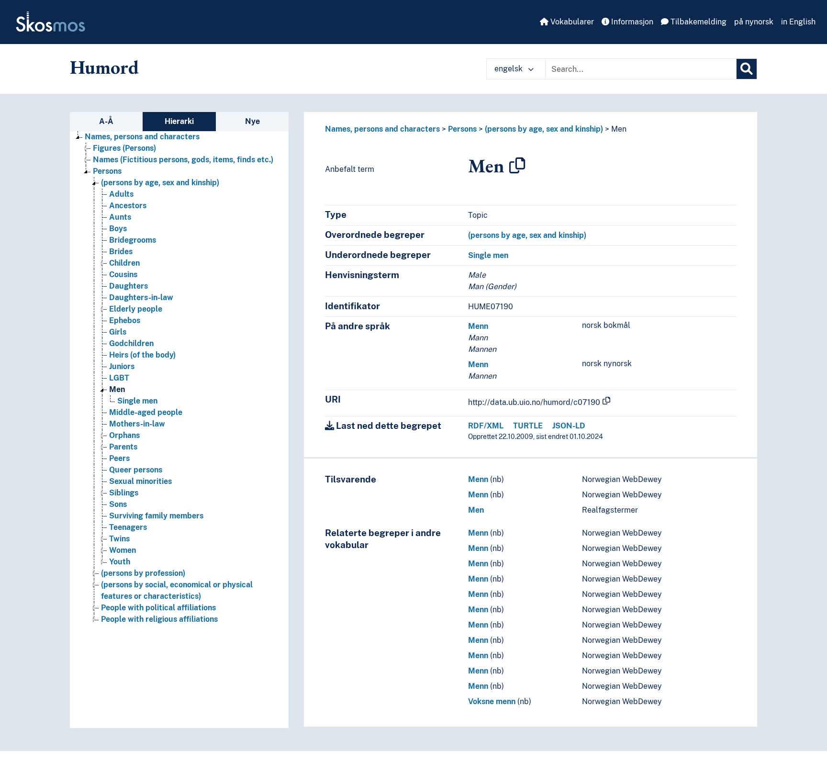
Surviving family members (156, 515)
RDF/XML (485, 425)
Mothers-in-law (137, 423)
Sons (118, 504)
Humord (104, 67)
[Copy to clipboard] (517, 165)
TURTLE (528, 425)
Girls (117, 332)
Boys (118, 228)
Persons (107, 171)
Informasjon (631, 21)
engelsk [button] (509, 68)
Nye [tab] (252, 121)
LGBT (119, 377)
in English (798, 21)
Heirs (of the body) (142, 354)
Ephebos (124, 320)
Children (124, 263)
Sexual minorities (140, 481)
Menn (478, 326)
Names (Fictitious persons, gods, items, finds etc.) (183, 159)
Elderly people (135, 309)
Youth (119, 561)
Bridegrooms (132, 240)
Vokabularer (571, 21)
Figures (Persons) (124, 148)
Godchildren (131, 343)
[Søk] (746, 68)
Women (122, 550)
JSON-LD (568, 425)
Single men (137, 400)
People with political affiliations (158, 607)
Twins (119, 538)
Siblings (123, 492)
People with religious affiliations (159, 619)
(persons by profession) (143, 573)
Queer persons (135, 469)
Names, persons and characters (142, 136)
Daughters (128, 286)
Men (117, 389)
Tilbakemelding (697, 21)
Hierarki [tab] (179, 121)
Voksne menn (491, 701)
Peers (119, 458)
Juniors (121, 366)
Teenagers (128, 527)
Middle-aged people (145, 412)
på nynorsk (753, 21)
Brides (121, 251)
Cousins (123, 274)
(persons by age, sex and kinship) (160, 182)
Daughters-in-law (141, 297)
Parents (123, 446)
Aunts (120, 217)
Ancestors (127, 205)
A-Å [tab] (106, 121)
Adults (121, 194)
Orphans (124, 435)
